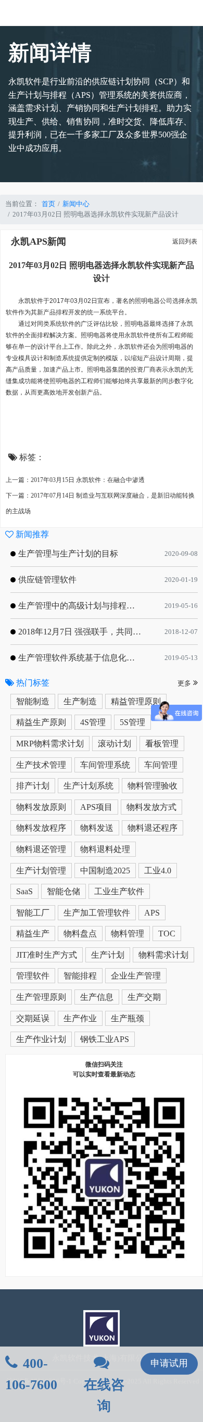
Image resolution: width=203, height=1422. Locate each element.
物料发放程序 (41, 827)
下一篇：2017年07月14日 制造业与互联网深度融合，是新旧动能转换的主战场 (100, 503)
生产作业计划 (41, 1039)
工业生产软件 (119, 891)
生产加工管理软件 (97, 912)
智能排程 (80, 975)
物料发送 (96, 827)
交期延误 (32, 1018)
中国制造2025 (105, 870)
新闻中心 (76, 204)
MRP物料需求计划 (50, 743)
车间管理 (160, 764)
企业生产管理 (136, 975)
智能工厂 (32, 912)
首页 (48, 204)
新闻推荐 (31, 534)
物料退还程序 (152, 827)
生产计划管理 (41, 870)
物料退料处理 (105, 849)
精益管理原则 (136, 701)
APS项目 (96, 807)
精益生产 (32, 933)
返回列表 (184, 241)
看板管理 (162, 743)
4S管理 (93, 722)
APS (152, 912)
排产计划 (32, 785)
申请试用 (169, 1363)
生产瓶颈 (127, 1018)
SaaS (24, 891)
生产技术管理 (41, 764)
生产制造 (80, 701)
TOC (166, 933)
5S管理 (132, 722)
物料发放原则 (41, 807)
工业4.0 (157, 870)
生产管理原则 (41, 997)
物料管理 (127, 933)
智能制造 (32, 701)
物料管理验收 (152, 785)
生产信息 (96, 997)
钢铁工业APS (104, 1039)
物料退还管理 (41, 849)
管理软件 (32, 975)
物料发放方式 (151, 807)
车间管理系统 (105, 764)
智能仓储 (63, 891)
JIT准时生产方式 (46, 954)
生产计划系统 (88, 785)
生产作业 (80, 1018)
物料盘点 (80, 933)
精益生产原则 (41, 722)
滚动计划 (114, 743)
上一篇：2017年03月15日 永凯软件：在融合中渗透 (75, 480)
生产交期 (144, 997)
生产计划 (107, 954)
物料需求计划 (163, 954)
